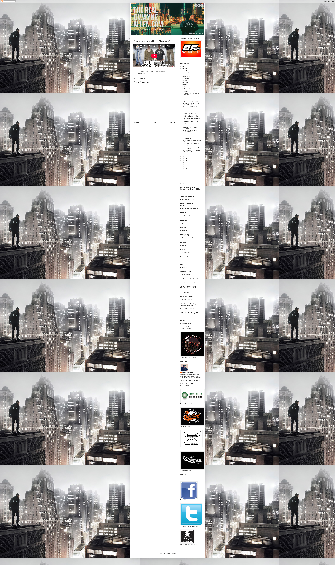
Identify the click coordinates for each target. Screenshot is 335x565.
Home (154, 122)
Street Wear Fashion (141, 73)
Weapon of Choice (186, 299)
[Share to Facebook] (162, 71)
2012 (183, 179)
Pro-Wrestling (185, 260)
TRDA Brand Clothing (187, 316)
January (185, 154)
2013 (183, 177)
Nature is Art (184, 252)
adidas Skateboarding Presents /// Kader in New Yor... (191, 97)
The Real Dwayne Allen (187, 372)
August (185, 78)
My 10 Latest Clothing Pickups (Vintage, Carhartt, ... (190, 107)
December (185, 72)
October (185, 74)
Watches (184, 230)
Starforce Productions (187, 325)
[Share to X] (160, 71)
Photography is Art (186, 237)
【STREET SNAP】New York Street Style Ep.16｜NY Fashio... (191, 122)
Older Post (172, 122)
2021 (183, 160)
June (184, 82)
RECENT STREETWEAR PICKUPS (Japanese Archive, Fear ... (191, 112)
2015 (183, 173)
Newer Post (136, 122)
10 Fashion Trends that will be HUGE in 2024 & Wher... (191, 137)
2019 (183, 164)
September (186, 76)
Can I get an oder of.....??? (188, 282)
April (184, 86)
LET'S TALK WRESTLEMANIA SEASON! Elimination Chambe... (191, 116)
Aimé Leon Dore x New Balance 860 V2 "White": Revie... (191, 151)
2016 (183, 171)
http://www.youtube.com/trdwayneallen (191, 478)
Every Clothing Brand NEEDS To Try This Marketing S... (191, 131)
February (185, 88)
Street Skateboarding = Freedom (189, 208)
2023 (183, 156)
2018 (183, 166)
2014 (183, 175)
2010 (183, 183)
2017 (183, 169)
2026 (183, 66)
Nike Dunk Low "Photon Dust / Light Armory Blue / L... (191, 147)
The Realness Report (187, 308)
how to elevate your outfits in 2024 (191, 110)
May (184, 84)
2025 (183, 68)
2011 (183, 181)
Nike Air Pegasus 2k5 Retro (189, 125)
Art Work (184, 245)
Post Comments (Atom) (145, 125)
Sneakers (184, 223)
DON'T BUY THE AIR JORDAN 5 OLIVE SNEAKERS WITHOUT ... (191, 100)
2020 (183, 162)
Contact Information (186, 328)
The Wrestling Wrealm (187, 326)
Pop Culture (184, 215)
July (184, 80)
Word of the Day (185, 192)
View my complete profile (186, 385)
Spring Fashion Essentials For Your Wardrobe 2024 (191, 104)
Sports (183, 267)
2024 (183, 70)
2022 (183, 158)
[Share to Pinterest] (164, 71)
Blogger (174, 553)
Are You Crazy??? (186, 274)
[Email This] (157, 71)
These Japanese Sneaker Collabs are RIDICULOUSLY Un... (192, 134)
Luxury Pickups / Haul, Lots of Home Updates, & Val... (191, 119)
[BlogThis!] (159, 71)
